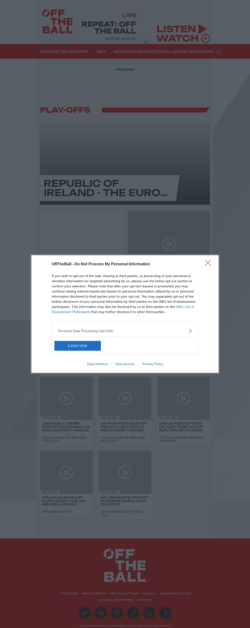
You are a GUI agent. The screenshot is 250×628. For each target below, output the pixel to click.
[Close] (209, 264)
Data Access (125, 364)
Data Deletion (97, 364)
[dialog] (125, 314)
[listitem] (125, 330)
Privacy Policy (152, 364)
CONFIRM (77, 346)
